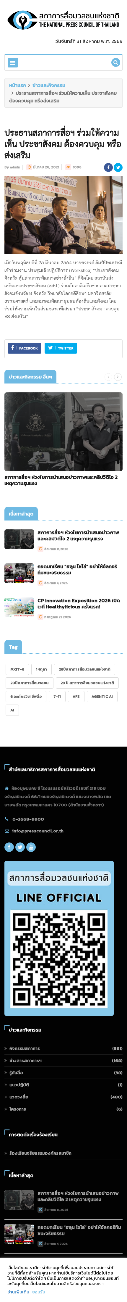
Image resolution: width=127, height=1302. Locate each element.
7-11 (57, 696)
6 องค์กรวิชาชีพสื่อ (26, 696)
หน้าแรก (17, 85)
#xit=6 (17, 669)
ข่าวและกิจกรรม (48, 85)
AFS (76, 696)
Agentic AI (102, 696)
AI (12, 710)
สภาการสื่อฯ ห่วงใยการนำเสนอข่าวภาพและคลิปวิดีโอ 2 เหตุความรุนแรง (61, 480)
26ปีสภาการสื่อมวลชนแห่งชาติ (84, 669)
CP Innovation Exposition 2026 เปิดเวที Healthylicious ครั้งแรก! (79, 603)
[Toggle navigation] (13, 62)
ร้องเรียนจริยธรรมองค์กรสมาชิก (40, 1153)
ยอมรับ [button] (38, 1292)
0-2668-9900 (28, 819)
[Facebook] (9, 848)
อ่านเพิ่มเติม (18, 1292)
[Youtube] (31, 848)
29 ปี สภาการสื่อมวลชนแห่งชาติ (87, 683)
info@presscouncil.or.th (38, 830)
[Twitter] (20, 848)
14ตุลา (41, 669)
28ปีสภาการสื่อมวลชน (29, 683)
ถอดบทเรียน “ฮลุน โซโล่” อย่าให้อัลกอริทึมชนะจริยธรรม (77, 569)
